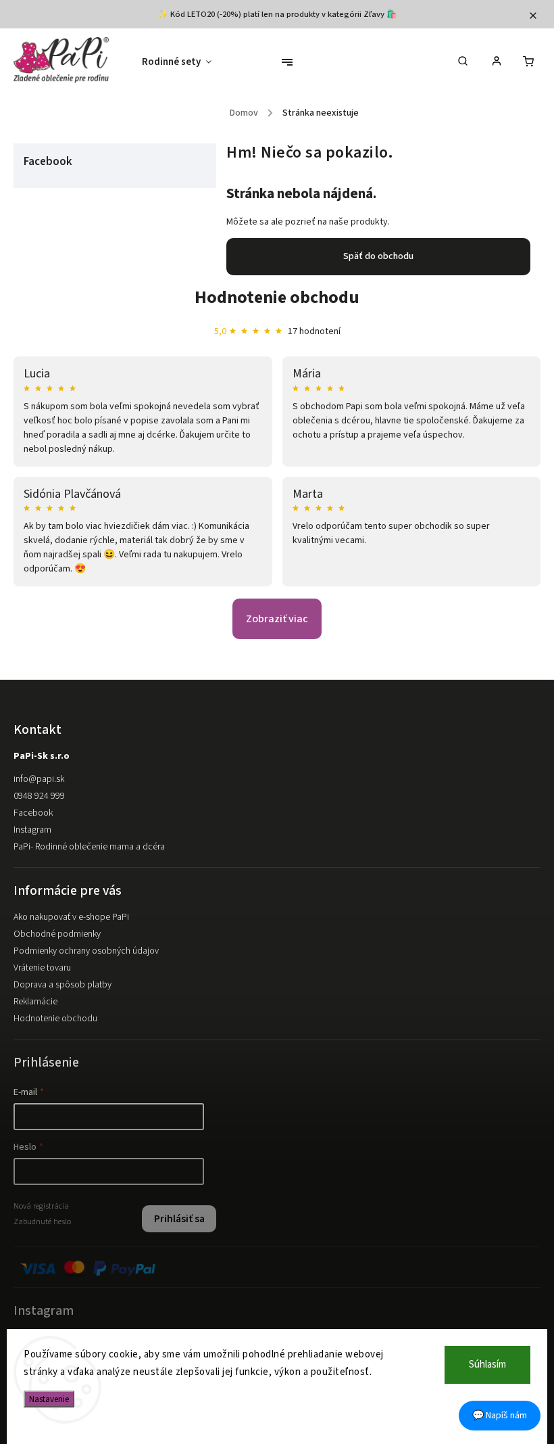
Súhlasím (487, 1364)
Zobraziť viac (277, 618)
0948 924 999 (39, 796)
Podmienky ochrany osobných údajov (86, 951)
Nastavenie (49, 1399)
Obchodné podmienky (57, 934)
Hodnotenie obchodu (277, 297)
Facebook (33, 813)
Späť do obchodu (378, 256)
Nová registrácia (41, 1206)
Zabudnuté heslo (42, 1221)
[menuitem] (183, 62)
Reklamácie (35, 1001)
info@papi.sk (39, 779)
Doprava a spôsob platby (62, 985)
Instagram (32, 830)
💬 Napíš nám (499, 1415)
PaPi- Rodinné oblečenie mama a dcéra (89, 847)
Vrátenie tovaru (42, 968)
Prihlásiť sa (179, 1218)
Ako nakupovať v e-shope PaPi (71, 917)
